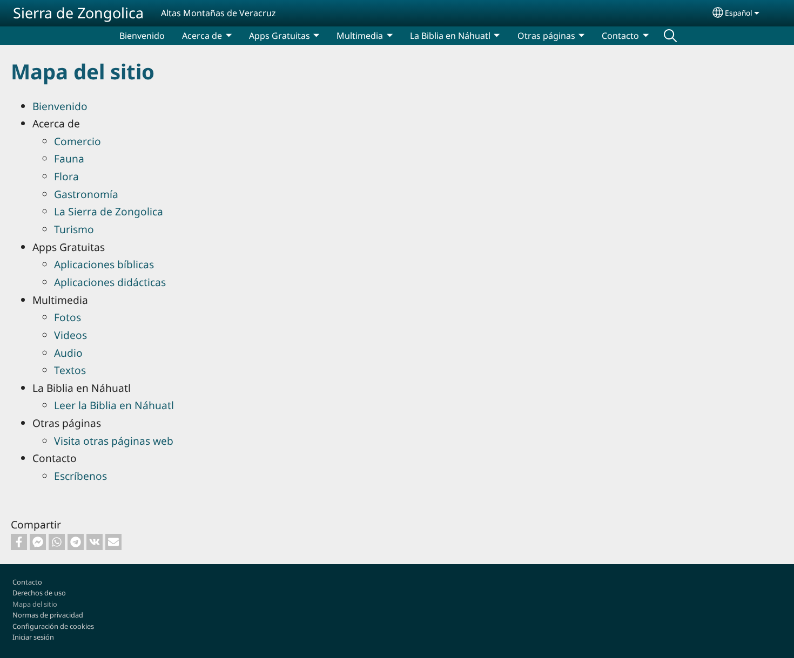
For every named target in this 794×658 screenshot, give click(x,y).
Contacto (27, 582)
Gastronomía (86, 194)
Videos (70, 335)
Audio (68, 352)
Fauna (69, 158)
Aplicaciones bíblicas (104, 264)
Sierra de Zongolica (78, 13)
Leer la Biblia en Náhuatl (114, 405)
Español (738, 13)
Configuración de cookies (53, 626)
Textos (70, 370)
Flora (66, 176)
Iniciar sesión (33, 637)
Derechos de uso (39, 593)
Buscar (670, 35)
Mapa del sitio (34, 604)
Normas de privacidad (47, 615)
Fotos (67, 317)
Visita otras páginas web (113, 440)
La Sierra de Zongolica (108, 211)
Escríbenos (80, 476)
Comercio (77, 141)
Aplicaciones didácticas (110, 282)
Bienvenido (142, 36)
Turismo (74, 229)
